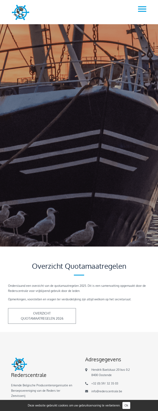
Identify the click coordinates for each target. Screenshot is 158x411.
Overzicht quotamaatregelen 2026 (42, 315)
